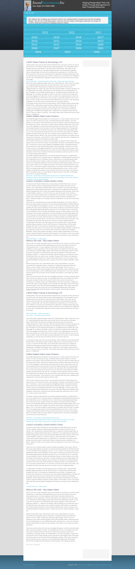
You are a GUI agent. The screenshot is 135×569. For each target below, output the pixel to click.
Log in (110, 565)
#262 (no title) (29, 13)
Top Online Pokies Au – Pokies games (36, 239)
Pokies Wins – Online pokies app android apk (62, 81)
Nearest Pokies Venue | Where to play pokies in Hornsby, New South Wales (46, 421)
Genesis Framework (95, 565)
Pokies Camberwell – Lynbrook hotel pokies (37, 81)
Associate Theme (83, 565)
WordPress (104, 565)
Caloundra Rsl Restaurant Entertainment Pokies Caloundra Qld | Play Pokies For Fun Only (50, 419)
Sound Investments (67, 5)
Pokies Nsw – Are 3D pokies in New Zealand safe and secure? (42, 175)
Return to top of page (29, 565)
